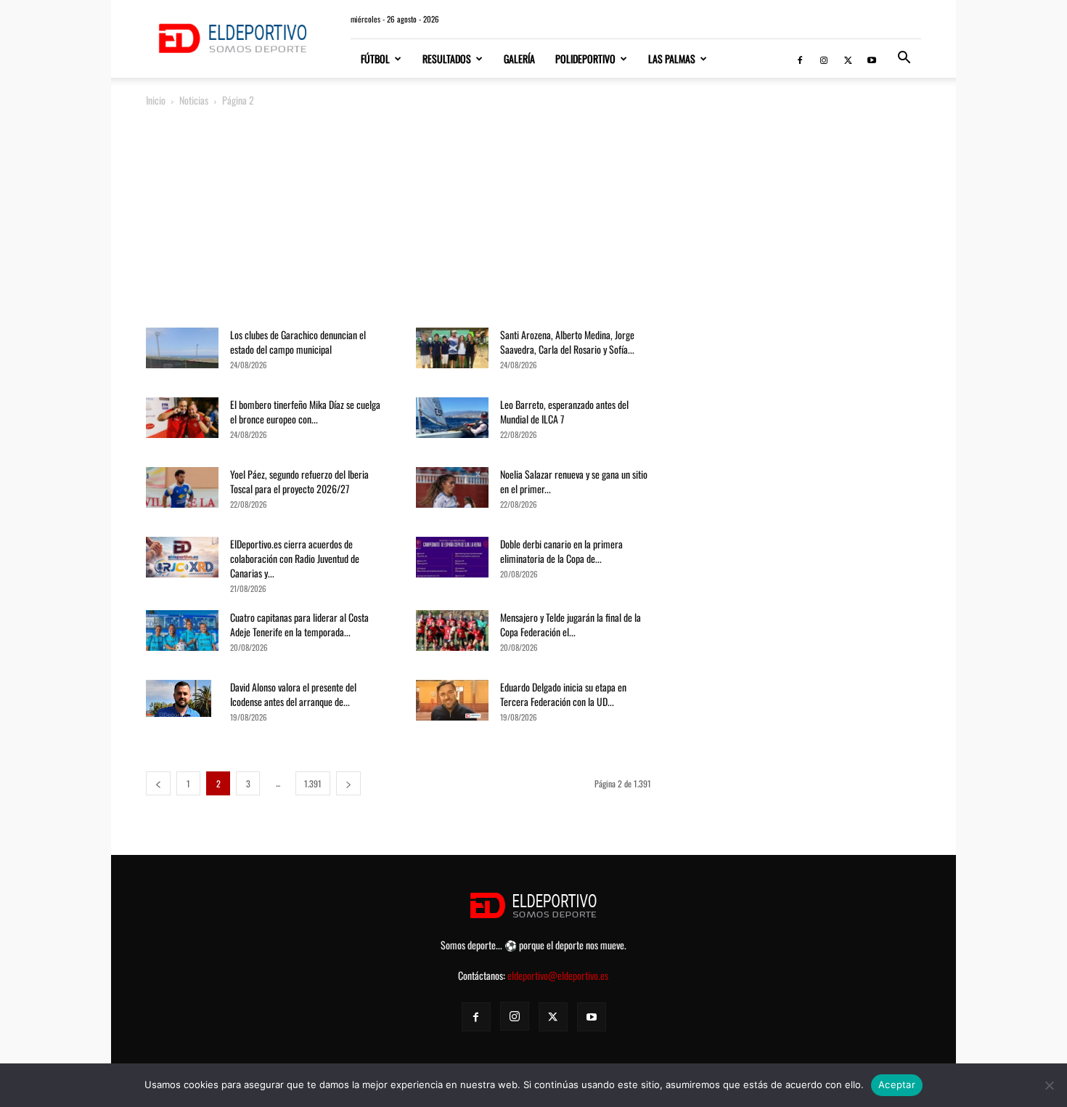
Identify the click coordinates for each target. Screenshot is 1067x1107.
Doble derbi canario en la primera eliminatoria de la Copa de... (561, 551)
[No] (1049, 1085)
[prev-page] (158, 783)
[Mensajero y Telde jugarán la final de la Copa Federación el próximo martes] (452, 635)
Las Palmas (671, 58)
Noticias (193, 100)
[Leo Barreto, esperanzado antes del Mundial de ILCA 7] (452, 422)
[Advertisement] (533, 218)
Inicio (155, 100)
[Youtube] (872, 58)
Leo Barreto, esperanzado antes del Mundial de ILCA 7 (564, 411)
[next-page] (348, 783)
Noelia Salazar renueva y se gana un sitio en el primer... (573, 481)
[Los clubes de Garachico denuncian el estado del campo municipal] (182, 353)
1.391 (313, 783)
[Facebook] (800, 58)
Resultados (446, 58)
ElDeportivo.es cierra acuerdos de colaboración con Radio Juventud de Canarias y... (294, 558)
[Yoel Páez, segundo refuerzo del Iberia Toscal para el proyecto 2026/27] (182, 492)
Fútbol (375, 58)
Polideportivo (585, 58)
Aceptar (896, 1084)
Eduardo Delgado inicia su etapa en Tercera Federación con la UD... (563, 694)
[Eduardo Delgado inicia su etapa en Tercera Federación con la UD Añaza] (452, 700)
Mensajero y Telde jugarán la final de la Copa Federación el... (570, 624)
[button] (903, 59)
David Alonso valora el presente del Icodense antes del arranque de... (293, 694)
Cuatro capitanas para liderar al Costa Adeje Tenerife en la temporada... (299, 624)
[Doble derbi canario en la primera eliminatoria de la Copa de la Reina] (452, 562)
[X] (848, 58)
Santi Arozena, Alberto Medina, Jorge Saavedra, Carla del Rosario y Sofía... (567, 342)
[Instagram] (824, 58)
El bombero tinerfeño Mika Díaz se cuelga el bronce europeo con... (305, 411)
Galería (519, 58)
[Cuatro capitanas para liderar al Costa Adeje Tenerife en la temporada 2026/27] (182, 635)
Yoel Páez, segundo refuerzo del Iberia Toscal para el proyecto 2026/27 (299, 481)
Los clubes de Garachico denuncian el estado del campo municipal (298, 342)
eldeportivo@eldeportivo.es (557, 975)
